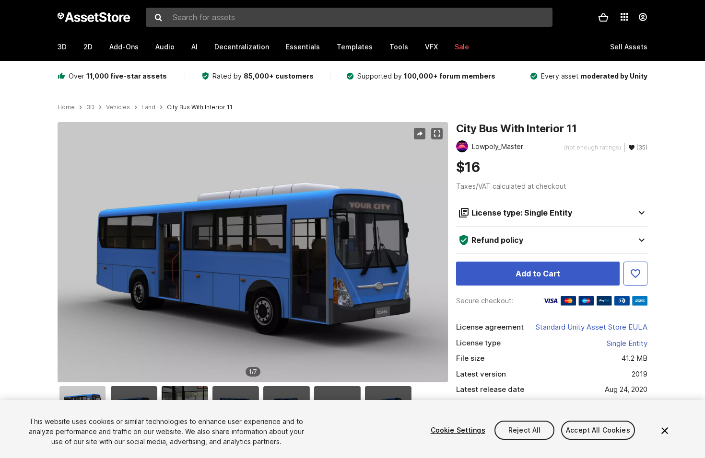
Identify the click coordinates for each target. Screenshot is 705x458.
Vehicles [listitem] (118, 107)
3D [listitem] (90, 107)
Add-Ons (124, 47)
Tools (398, 47)
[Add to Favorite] (635, 274)
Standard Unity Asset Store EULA (591, 327)
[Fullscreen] (437, 133)
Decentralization (241, 47)
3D (62, 47)
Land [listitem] (148, 107)
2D (88, 47)
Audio (165, 47)
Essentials (303, 47)
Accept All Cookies (598, 430)
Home (66, 107)
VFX (431, 47)
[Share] (419, 133)
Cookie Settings (458, 430)
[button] (603, 17)
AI (194, 47)
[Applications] (624, 17)
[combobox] (349, 17)
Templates (355, 47)
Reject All (524, 430)
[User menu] (642, 17)
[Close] (664, 430)
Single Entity (627, 343)
